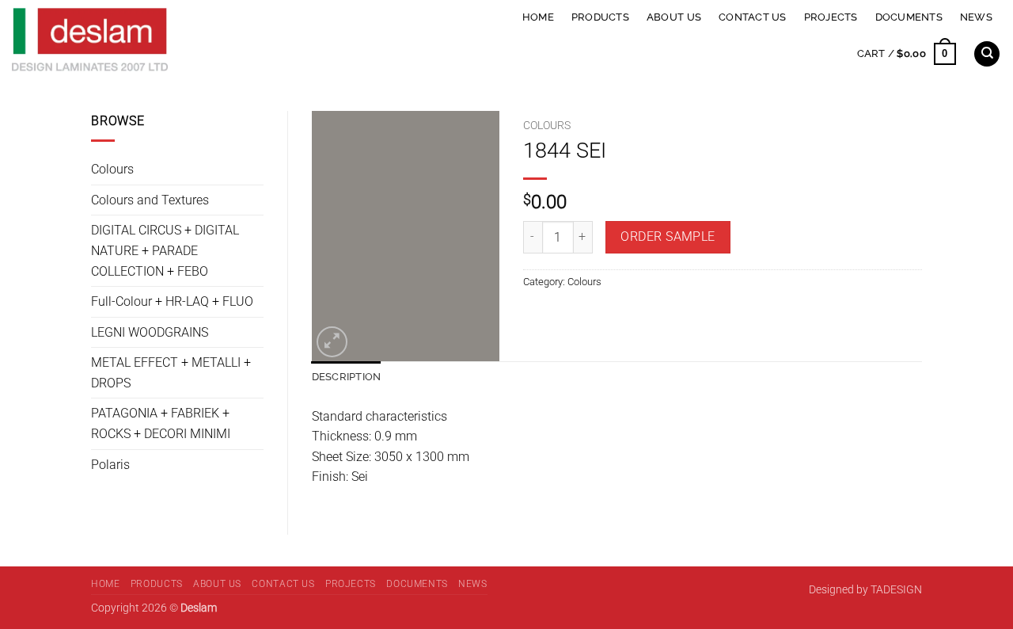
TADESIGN (896, 590)
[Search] (987, 54)
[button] (906, 54)
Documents (909, 17)
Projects (831, 17)
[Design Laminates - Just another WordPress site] (201, 39)
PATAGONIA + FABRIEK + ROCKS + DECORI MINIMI (160, 423)
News (976, 17)
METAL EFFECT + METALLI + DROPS (171, 373)
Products (600, 17)
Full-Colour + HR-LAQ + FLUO (172, 301)
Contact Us (753, 17)
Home (538, 17)
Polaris (110, 464)
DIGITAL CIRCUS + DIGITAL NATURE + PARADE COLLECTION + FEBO (165, 250)
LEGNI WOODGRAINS (149, 332)
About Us (674, 17)
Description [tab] (346, 377)
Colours (112, 169)
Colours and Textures (150, 200)
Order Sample (667, 237)
